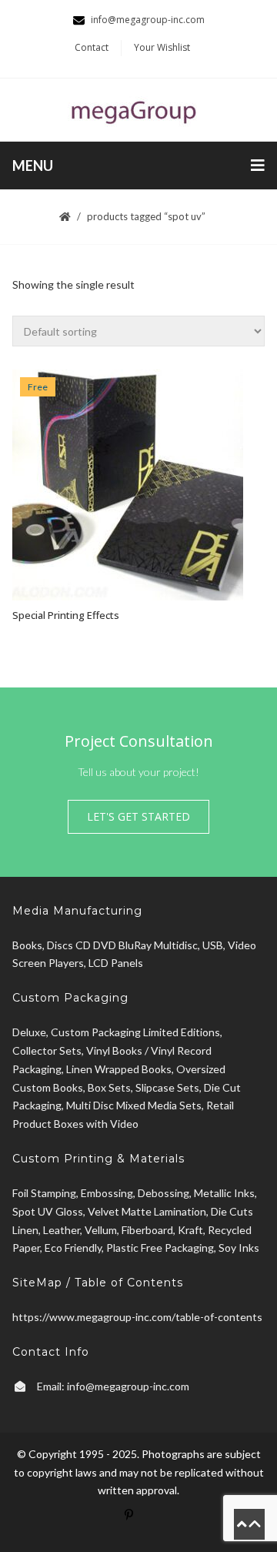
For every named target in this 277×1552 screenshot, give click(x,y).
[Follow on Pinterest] (138, 1524)
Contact (91, 47)
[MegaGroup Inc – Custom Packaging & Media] (138, 109)
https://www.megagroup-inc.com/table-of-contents (137, 1316)
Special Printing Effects (65, 615)
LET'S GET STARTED (138, 816)
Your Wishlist (162, 47)
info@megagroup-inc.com (128, 1386)
